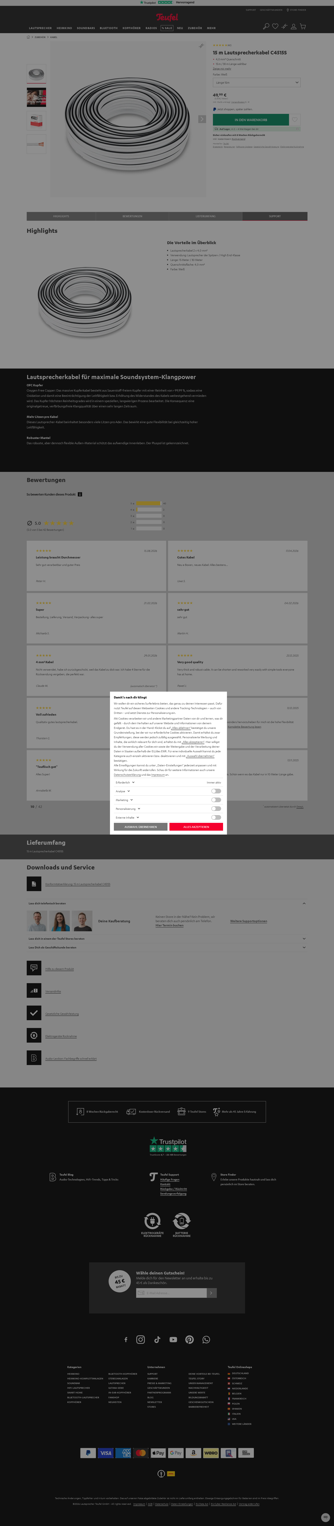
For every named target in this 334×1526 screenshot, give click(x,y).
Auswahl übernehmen (141, 827)
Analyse (120, 791)
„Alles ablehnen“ (181, 727)
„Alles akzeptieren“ (193, 742)
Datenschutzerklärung (127, 774)
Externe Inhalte (125, 817)
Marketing (122, 800)
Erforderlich (123, 782)
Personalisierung (126, 808)
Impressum (158, 774)
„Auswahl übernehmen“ (200, 756)
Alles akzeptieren (196, 827)
